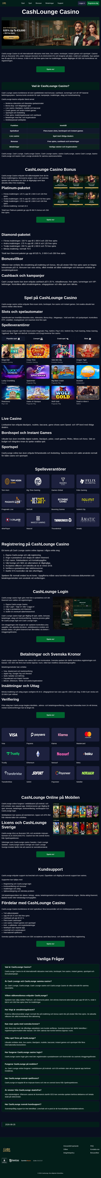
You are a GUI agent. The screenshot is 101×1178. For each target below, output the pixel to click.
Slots (86, 338)
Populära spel (12, 338)
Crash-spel (61, 338)
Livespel (36, 338)
